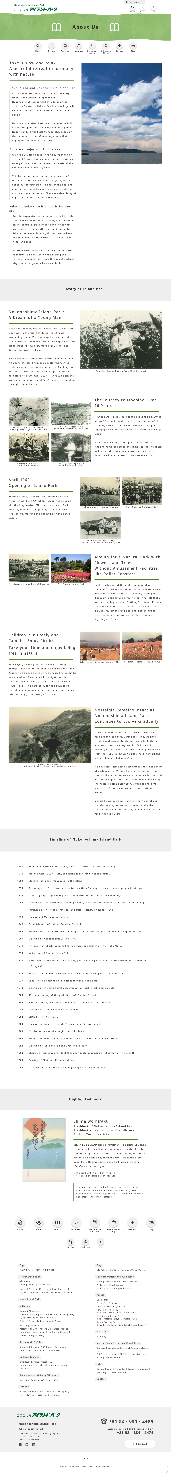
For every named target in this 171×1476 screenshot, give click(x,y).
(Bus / (99, 1318)
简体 (44, 1270)
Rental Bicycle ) (138, 1325)
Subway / (107, 1306)
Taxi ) (134, 1318)
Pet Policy (101, 1372)
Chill (56, 1380)
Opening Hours (104, 1369)
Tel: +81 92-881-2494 (29, 1437)
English (31, 1270)
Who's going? (37, 1380)
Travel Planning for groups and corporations (41, 1395)
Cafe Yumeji (25, 1350)
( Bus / (100, 1306)
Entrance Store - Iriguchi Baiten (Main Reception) (43, 1365)
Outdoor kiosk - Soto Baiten (46, 1350)
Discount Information (138, 1369)
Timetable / (108, 1312)
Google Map (102, 1300)
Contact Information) (124, 1312)
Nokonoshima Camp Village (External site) (131, 1270)
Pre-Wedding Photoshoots (32, 1391)
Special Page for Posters (108, 1322)
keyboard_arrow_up (164, 1469)
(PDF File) (101, 1336)
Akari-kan (24, 1368)
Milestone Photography (58, 1391)
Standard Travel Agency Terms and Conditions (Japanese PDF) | (124, 1349)
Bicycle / (116, 1306)
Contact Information (118, 1372)
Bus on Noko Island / (120, 1325)
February (33, 1289)
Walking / (127, 1318)
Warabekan (46, 1362)
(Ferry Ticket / (103, 1325)
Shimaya (35, 1362)
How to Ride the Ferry (107, 1310)
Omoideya (24, 1362)
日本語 (22, 1270)
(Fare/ (99, 1312)
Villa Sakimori (103, 1270)
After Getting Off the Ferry (110, 1316)
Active (49, 1380)
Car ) (124, 1306)
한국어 (51, 1270)
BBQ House (46, 1347)
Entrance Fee (119, 1369)
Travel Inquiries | (131, 1281)
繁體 (38, 1270)
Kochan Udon (60, 1347)
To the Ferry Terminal (107, 1303)
